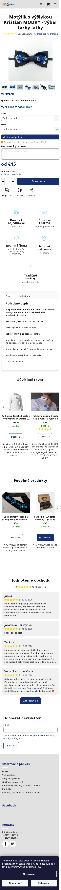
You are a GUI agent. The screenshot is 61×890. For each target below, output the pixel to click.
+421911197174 (10, 835)
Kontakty (6, 789)
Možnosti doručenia (11, 174)
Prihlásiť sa (11, 745)
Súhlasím (43, 883)
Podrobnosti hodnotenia (46, 33)
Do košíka (40, 181)
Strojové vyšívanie (11, 778)
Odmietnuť (15, 883)
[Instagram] (12, 844)
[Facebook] (5, 844)
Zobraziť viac (30, 700)
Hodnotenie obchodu (30, 580)
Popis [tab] (8, 296)
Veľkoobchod (8, 775)
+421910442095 (10, 837)
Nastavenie (29, 874)
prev (3, 407)
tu (39, 866)
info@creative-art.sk (12, 832)
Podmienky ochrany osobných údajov (21, 785)
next (57, 407)
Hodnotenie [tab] (24, 296)
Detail (14, 436)
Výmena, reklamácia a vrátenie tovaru (21, 792)
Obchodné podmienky (13, 782)
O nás (5, 771)
